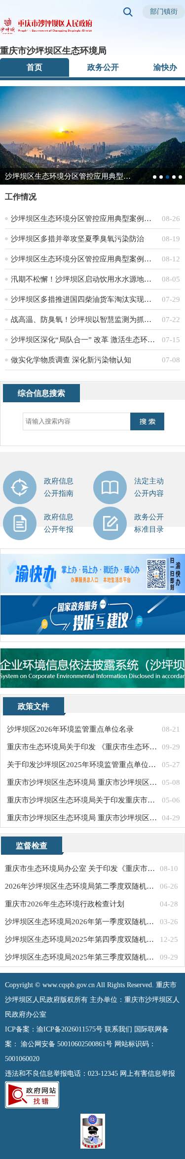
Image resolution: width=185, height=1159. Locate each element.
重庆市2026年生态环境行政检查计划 (64, 904)
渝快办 (165, 67)
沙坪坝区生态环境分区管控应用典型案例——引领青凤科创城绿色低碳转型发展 (84, 259)
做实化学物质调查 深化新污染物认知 (71, 360)
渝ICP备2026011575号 (70, 1029)
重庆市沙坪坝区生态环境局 (53, 51)
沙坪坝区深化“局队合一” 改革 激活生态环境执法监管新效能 (84, 340)
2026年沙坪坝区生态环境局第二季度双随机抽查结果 (80, 886)
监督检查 (31, 845)
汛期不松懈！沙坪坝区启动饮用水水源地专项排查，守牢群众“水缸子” (84, 279)
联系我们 (118, 1029)
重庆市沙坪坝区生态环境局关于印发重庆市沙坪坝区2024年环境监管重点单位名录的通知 (82, 800)
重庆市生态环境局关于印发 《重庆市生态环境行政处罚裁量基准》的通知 (82, 747)
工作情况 (21, 197)
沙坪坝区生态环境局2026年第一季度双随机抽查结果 (80, 922)
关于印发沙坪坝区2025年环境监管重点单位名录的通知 (82, 765)
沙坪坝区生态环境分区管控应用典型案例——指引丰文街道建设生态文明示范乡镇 (84, 219)
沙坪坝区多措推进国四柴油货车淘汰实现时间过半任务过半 (84, 299)
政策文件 (33, 706)
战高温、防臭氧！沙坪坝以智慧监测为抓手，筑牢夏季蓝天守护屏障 (84, 319)
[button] (154, 177)
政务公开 (103, 67)
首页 (34, 67)
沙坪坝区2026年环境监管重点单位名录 (70, 729)
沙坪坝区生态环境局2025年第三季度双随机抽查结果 (80, 957)
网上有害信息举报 (147, 1073)
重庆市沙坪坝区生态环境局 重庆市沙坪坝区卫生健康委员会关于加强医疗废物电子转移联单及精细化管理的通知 (82, 818)
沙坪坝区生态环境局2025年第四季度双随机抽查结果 (80, 939)
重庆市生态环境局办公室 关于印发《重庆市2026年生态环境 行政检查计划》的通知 (80, 868)
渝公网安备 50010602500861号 (66, 1044)
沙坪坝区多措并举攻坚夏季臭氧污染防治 (77, 239)
